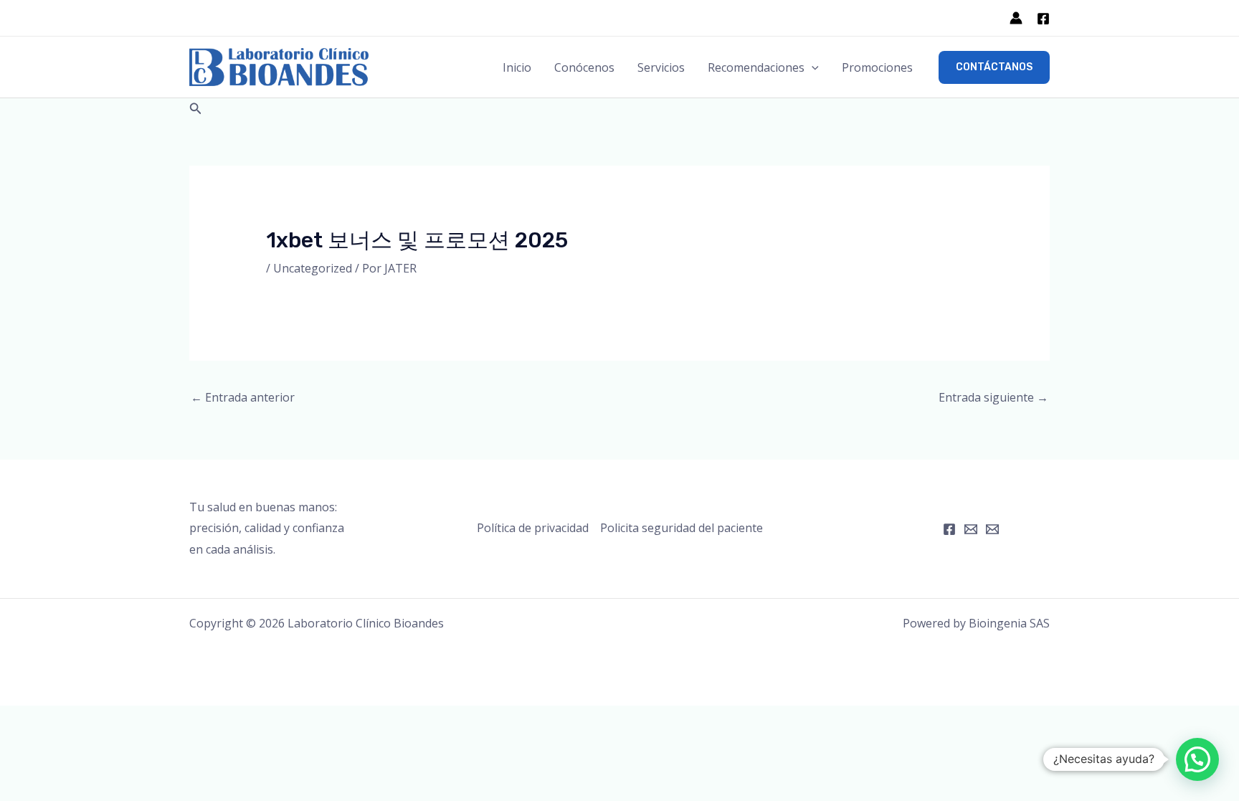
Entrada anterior (243, 397)
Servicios (661, 67)
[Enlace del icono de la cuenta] (1016, 17)
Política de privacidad (533, 528)
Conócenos (584, 67)
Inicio (517, 67)
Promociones (877, 67)
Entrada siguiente (993, 397)
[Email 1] (970, 529)
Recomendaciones (756, 67)
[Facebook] (1043, 18)
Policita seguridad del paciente (681, 528)
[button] (811, 67)
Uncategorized (312, 268)
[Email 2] (992, 529)
